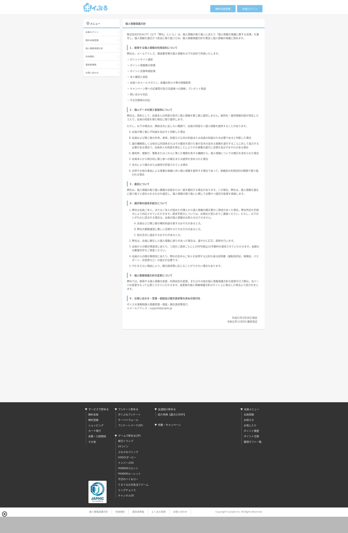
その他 (92, 441)
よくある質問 (159, 511)
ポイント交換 (251, 436)
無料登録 (93, 419)
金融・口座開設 (97, 436)
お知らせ (249, 419)
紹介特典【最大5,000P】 (172, 414)
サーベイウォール (128, 419)
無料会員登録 (223, 8)
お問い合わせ (92, 72)
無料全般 (93, 414)
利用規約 (90, 56)
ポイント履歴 (251, 430)
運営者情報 (91, 64)
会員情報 (249, 414)
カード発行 (94, 430)
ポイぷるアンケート (129, 414)
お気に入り (250, 425)
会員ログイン (249, 8)
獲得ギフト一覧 (253, 441)
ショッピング (95, 425)
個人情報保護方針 (94, 48)
